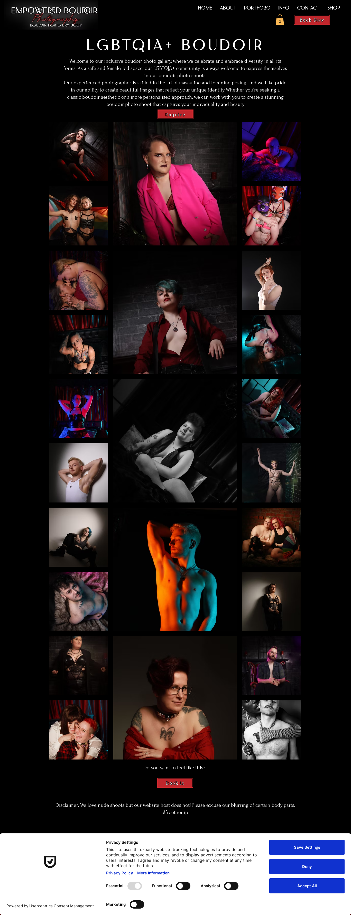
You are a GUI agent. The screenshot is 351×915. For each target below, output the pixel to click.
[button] (279, 19)
